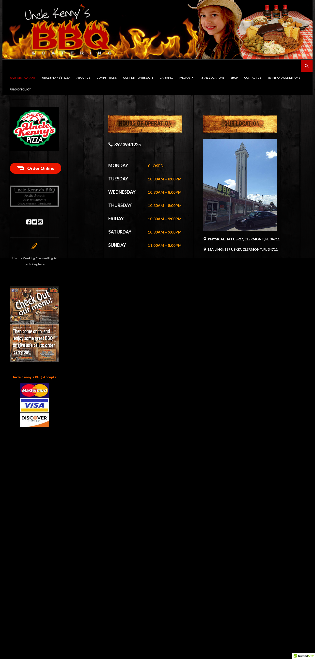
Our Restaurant (23, 77)
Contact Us (252, 77)
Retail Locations (212, 77)
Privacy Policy (20, 89)
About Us (83, 77)
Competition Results (138, 77)
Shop (234, 77)
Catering (166, 77)
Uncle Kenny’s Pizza (56, 77)
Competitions (106, 77)
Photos (184, 77)
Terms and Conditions (284, 77)
